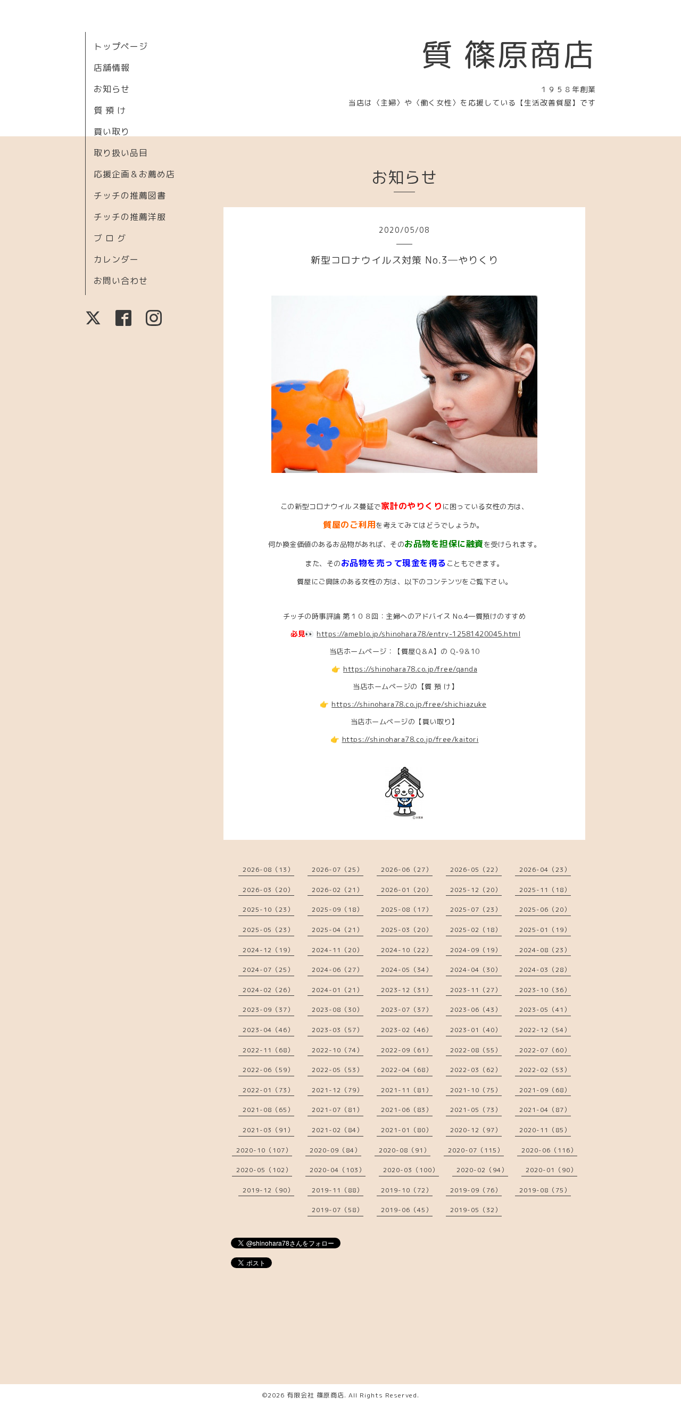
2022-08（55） (476, 1049)
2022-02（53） (545, 1069)
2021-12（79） (337, 1089)
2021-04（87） (545, 1109)
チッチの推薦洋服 (130, 217)
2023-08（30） (337, 1009)
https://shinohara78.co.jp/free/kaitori (410, 739)
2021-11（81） (407, 1089)
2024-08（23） (545, 949)
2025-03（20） (407, 929)
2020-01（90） (551, 1169)
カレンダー (116, 259)
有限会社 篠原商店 (315, 1395)
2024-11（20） (337, 949)
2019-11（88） (337, 1190)
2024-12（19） (268, 949)
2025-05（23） (268, 929)
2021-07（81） (337, 1109)
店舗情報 (112, 67)
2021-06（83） (407, 1109)
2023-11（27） (476, 989)
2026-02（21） (337, 889)
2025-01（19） (545, 929)
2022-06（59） (268, 1069)
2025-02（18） (476, 929)
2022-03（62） (476, 1069)
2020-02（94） (482, 1169)
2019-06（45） (407, 1209)
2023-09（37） (268, 1009)
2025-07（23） (476, 909)
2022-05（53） (337, 1069)
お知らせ (112, 89)
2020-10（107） (264, 1150)
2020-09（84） (335, 1150)
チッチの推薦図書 (130, 195)
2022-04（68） (407, 1069)
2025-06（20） (545, 909)
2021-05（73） (476, 1109)
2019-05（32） (476, 1209)
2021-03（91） (268, 1129)
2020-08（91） (404, 1150)
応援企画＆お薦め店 (134, 174)
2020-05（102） (264, 1169)
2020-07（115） (476, 1150)
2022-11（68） (268, 1049)
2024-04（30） (476, 969)
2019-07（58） (337, 1209)
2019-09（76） (476, 1190)
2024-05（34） (407, 969)
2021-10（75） (476, 1089)
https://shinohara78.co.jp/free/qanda (410, 669)
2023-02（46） (407, 1029)
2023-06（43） (476, 1009)
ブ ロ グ (110, 238)
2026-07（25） (337, 869)
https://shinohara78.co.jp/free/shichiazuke (408, 704)
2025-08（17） (407, 909)
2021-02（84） (337, 1129)
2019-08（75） (545, 1190)
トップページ (121, 46)
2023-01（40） (476, 1029)
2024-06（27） (337, 969)
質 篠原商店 (508, 54)
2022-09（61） (407, 1049)
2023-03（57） (337, 1029)
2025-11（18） (545, 889)
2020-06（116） (549, 1150)
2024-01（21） (337, 989)
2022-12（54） (545, 1029)
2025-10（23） (268, 909)
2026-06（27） (407, 869)
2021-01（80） (407, 1129)
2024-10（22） (407, 949)
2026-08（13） (268, 869)
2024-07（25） (268, 969)
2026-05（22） (476, 869)
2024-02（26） (268, 989)
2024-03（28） (545, 969)
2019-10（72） (407, 1190)
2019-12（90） (268, 1190)
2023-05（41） (545, 1009)
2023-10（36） (545, 989)
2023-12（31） (407, 989)
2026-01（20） (407, 889)
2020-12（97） (476, 1129)
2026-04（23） (545, 869)
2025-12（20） (476, 889)
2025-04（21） (337, 929)
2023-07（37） (407, 1009)
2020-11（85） (545, 1129)
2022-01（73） (268, 1089)
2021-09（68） (545, 1089)
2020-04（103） (338, 1169)
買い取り (112, 131)
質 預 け (110, 110)
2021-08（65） (268, 1109)
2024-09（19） (476, 949)
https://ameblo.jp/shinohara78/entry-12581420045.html (418, 634)
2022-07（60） (545, 1049)
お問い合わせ (121, 281)
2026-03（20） (268, 889)
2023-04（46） (268, 1029)
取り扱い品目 (121, 153)
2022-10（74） (337, 1049)
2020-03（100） (411, 1169)
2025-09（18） (337, 909)
